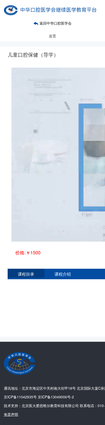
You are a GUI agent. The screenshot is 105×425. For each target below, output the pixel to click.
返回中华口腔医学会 (55, 23)
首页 (52, 35)
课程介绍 (63, 274)
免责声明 (11, 414)
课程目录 (26, 274)
